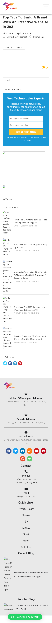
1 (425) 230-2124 (28, 479)
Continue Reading (15, 46)
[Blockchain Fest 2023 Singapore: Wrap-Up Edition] (7, 247)
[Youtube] (36, 451)
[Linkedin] (22, 451)
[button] (25, 617)
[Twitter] (15, 451)
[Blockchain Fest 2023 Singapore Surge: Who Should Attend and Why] (7, 310)
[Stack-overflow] (29, 451)
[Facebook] (10, 363)
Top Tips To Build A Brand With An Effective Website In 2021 (25, 22)
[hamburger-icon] (46, 6)
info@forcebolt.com (26, 496)
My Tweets (7, 199)
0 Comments (38, 37)
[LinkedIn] (15, 363)
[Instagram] (22, 458)
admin (8, 33)
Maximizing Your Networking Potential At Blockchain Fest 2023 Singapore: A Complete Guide (30, 275)
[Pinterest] (20, 363)
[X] (5, 363)
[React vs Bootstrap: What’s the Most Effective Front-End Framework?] (7, 338)
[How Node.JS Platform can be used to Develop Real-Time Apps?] (7, 222)
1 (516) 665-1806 (30, 482)
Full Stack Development (16, 37)
